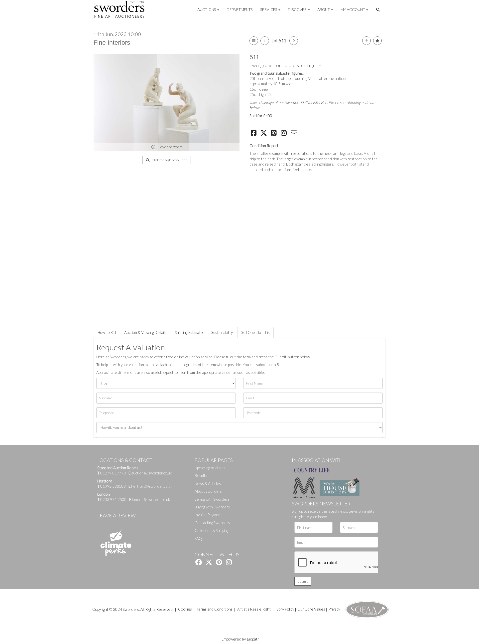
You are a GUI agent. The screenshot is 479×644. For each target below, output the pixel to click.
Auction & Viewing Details (145, 332)
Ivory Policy (284, 609)
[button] (378, 9)
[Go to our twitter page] (209, 563)
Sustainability (222, 332)
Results (201, 475)
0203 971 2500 (113, 499)
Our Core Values (311, 609)
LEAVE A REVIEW (116, 515)
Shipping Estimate (189, 332)
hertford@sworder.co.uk (151, 486)
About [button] (324, 9)
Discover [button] (297, 9)
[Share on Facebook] (254, 134)
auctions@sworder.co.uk (150, 473)
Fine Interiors (112, 42)
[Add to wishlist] (377, 40)
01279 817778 (113, 473)
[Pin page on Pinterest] (274, 134)
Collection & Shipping (212, 530)
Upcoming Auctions (210, 467)
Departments (240, 9)
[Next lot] (293, 40)
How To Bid (107, 332)
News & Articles (208, 483)
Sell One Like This (255, 332)
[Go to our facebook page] (199, 563)
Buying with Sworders (212, 507)
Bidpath (253, 639)
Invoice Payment (208, 514)
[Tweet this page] (264, 134)
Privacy (334, 609)
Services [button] (269, 9)
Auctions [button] (207, 9)
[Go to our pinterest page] (219, 563)
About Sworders (208, 491)
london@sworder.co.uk (149, 499)
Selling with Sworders (212, 499)
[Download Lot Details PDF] (366, 40)
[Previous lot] (264, 40)
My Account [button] (353, 9)
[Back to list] (253, 40)
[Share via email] (294, 134)
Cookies (185, 609)
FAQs (199, 538)
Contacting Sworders (212, 522)
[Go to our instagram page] (284, 134)
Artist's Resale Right (254, 609)
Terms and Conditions (215, 609)
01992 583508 (113, 486)
